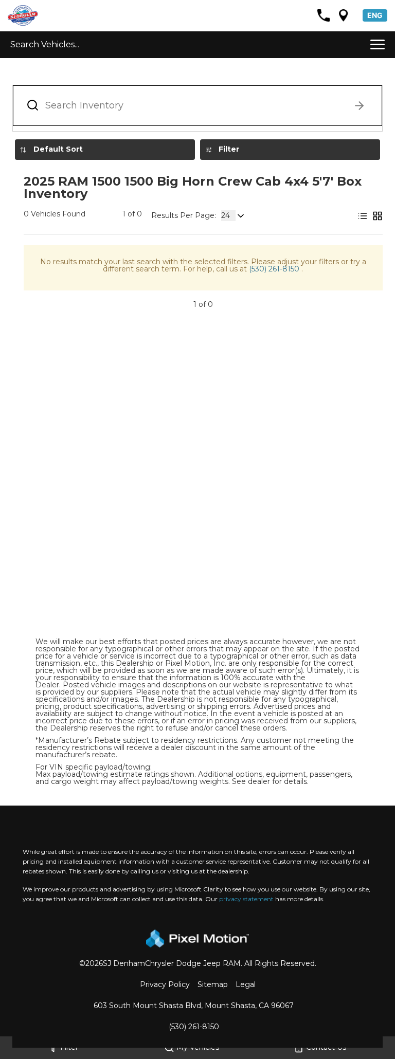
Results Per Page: (183, 215)
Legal (246, 984)
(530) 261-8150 (275, 268)
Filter (229, 149)
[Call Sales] (323, 15)
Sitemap (213, 984)
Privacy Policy (165, 984)
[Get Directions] (343, 15)
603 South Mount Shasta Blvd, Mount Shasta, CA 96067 (194, 1005)
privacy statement (246, 899)
